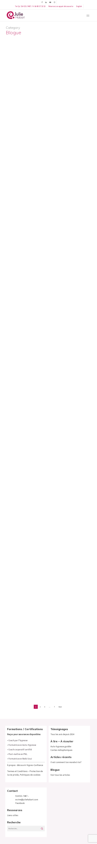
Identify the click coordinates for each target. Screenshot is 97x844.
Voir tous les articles (60, 775)
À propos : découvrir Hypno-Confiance (25, 765)
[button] (88, 15)
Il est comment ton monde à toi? (66, 762)
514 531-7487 (21, 796)
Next (60, 707)
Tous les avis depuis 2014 (62, 734)
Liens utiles (12, 815)
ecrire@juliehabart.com (26, 799)
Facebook (20, 803)
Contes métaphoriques (61, 750)
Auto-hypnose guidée (61, 746)
